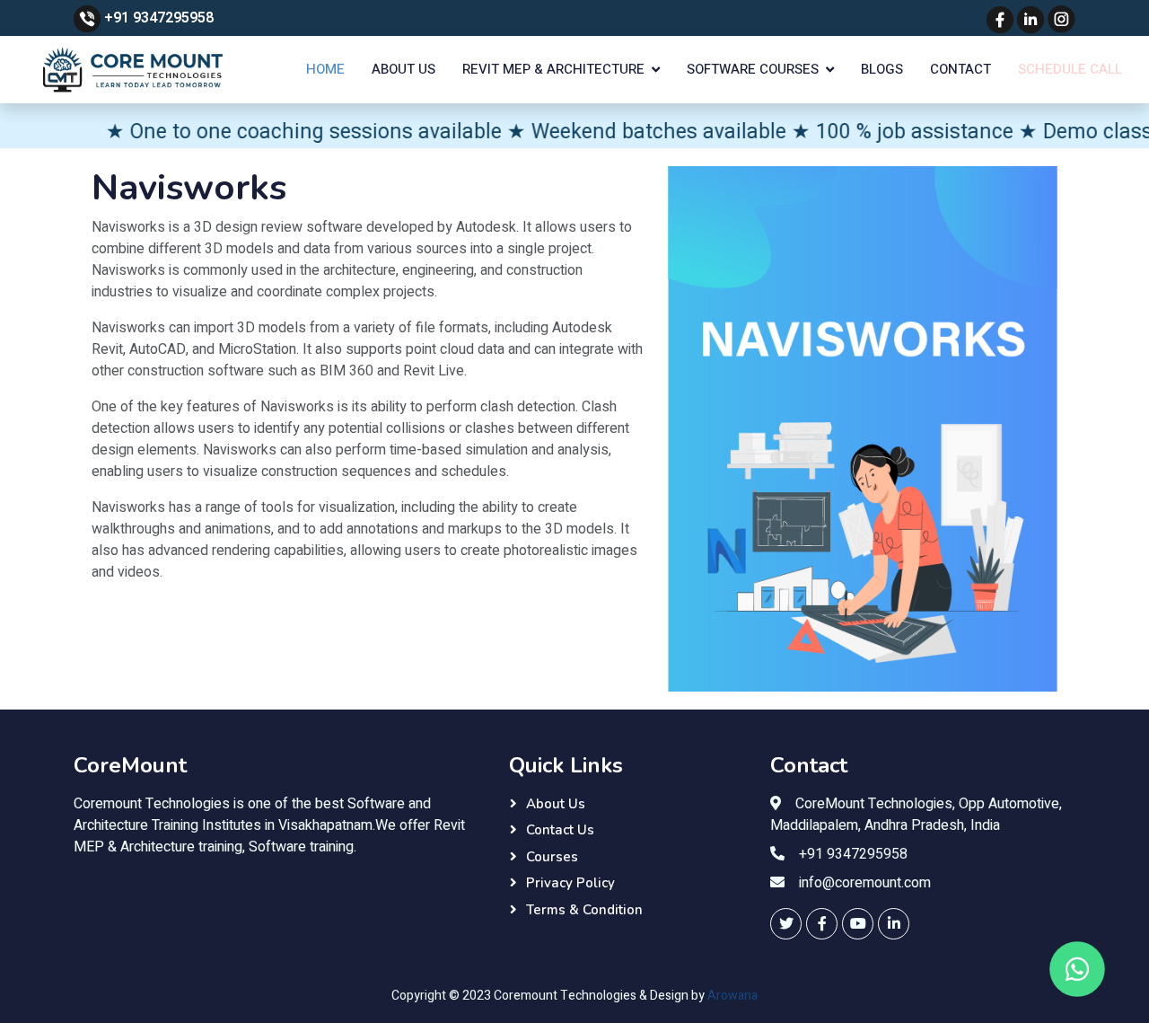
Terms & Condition (584, 910)
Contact (960, 69)
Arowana (732, 995)
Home (325, 69)
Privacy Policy (570, 883)
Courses (552, 857)
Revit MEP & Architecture (553, 69)
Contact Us (560, 830)
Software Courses (753, 69)
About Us (403, 69)
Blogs (882, 69)
